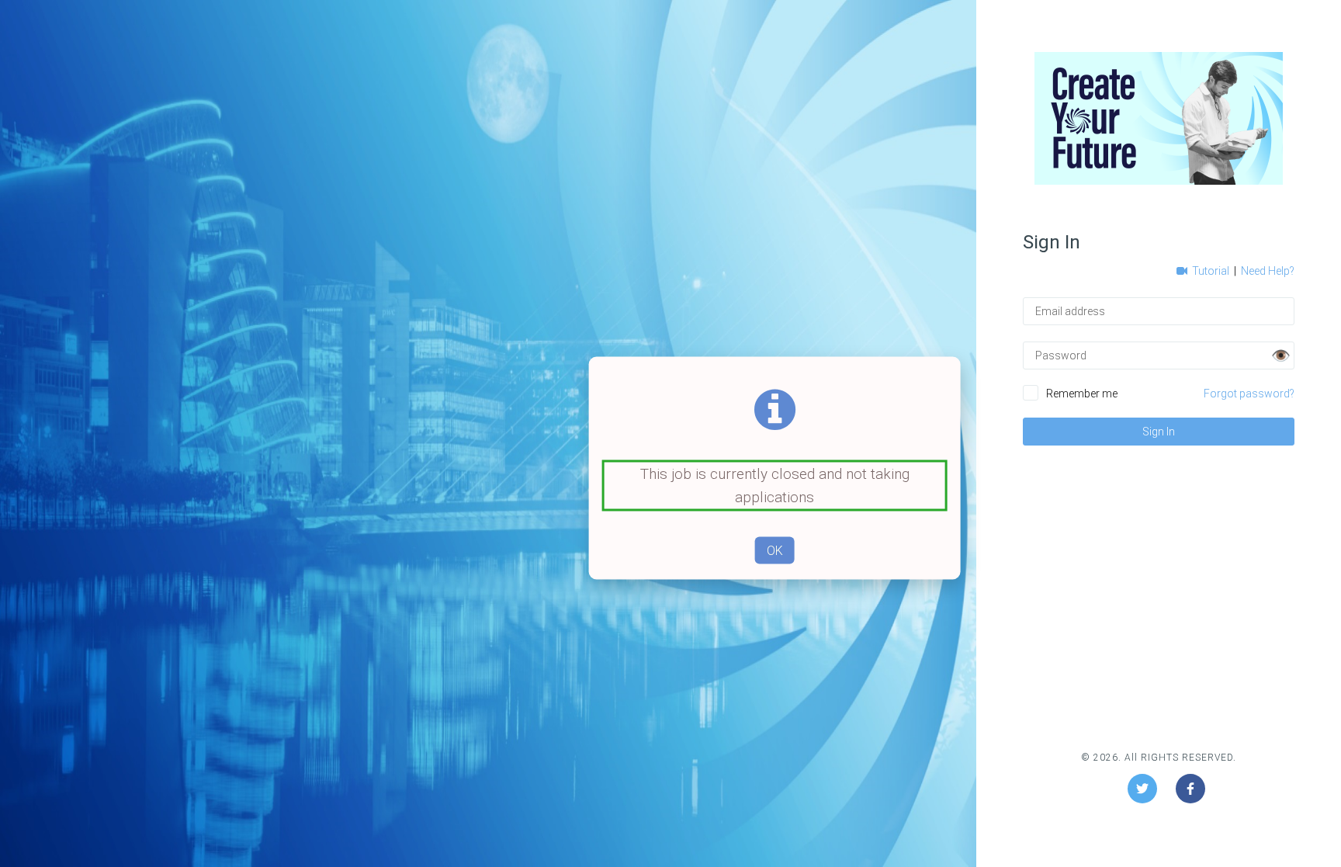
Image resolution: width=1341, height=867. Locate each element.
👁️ (1281, 355)
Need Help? (1267, 271)
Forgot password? (1249, 393)
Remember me (1082, 393)
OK (775, 550)
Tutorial (1209, 271)
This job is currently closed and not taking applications (775, 485)
